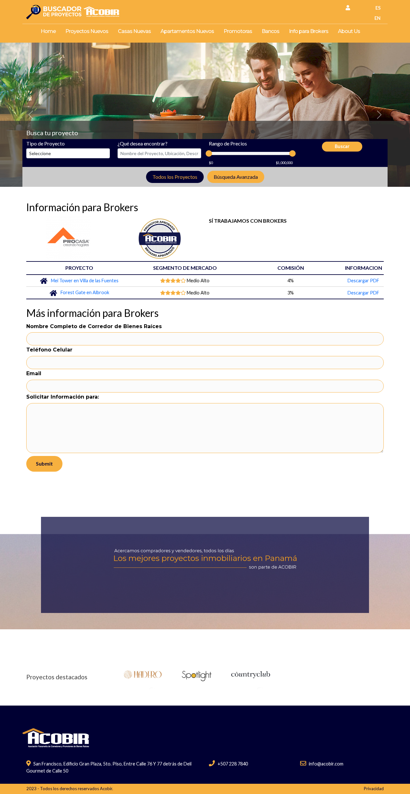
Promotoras (238, 31)
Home (48, 31)
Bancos (270, 31)
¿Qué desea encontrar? (143, 143)
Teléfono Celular (49, 350)
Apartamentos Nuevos (187, 31)
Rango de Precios (228, 143)
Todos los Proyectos (174, 177)
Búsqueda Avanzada (236, 177)
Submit (44, 463)
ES (378, 8)
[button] (31, 115)
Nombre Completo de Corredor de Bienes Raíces (94, 326)
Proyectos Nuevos (86, 31)
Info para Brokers (308, 31)
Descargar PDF (363, 280)
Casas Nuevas (134, 31)
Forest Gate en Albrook (85, 292)
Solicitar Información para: (62, 397)
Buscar (342, 146)
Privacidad (374, 788)
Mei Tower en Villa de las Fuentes (85, 280)
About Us (349, 31)
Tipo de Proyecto (45, 143)
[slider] (209, 153)
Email (33, 373)
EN (377, 18)
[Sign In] (347, 8)
